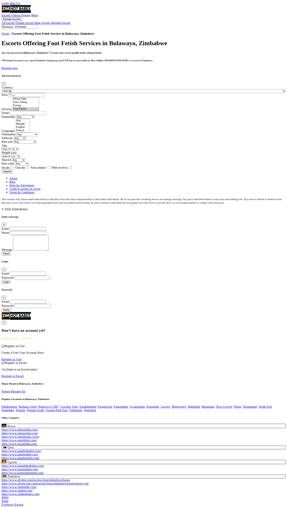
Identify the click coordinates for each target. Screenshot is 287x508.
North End (265, 406)
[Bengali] (23, 124)
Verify (6, 310)
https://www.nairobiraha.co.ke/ (20, 436)
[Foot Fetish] (26, 109)
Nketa (237, 406)
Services (7, 109)
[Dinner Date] (26, 99)
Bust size (7, 141)
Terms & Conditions (21, 192)
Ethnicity (7, 138)
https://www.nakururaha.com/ (20, 433)
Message (7, 249)
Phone (5, 232)
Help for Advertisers (21, 185)
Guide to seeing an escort (24, 189)
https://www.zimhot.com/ (17, 490)
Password (7, 277)
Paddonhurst (9, 406)
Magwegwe (179, 406)
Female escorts (12, 19)
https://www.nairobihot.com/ (19, 440)
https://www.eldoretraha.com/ (20, 429)
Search (7, 171)
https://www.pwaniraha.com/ (19, 443)
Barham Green (28, 406)
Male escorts (42, 23)
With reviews (60, 167)
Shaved (6, 159)
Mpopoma (208, 406)
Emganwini (105, 406)
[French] (23, 130)
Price (5, 95)
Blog (12, 182)
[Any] (23, 120)
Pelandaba (8, 410)
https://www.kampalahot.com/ (20, 469)
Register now (10, 68)
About (13, 178)
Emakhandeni (87, 406)
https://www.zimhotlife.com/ (19, 487)
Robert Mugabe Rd (13, 391)
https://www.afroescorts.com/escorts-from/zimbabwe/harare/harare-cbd (45, 483)
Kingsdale (153, 406)
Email (5, 228)
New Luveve (224, 406)
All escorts (8, 23)
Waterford (90, 410)
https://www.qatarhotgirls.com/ (20, 458)
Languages (8, 130)
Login (6, 3)
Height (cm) (9, 152)
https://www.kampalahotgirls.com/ (23, 472)
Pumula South (35, 410)
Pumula (20, 410)
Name (5, 112)
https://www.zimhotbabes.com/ (21, 494)
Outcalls (20, 167)
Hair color (8, 163)
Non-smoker (39, 167)
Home (5, 33)
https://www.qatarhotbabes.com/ (21, 451)
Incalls (6, 167)
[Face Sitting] (26, 102)
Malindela (194, 406)
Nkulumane (250, 406)
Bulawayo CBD (48, 406)
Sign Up (15, 3)
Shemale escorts (60, 23)
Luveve (165, 406)
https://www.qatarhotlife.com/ (20, 454)
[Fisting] (26, 105)
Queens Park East (57, 410)
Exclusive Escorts (12, 504)
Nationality (8, 116)
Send (6, 253)
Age (4, 145)
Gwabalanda (137, 406)
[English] (23, 127)
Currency (7, 87)
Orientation (8, 134)
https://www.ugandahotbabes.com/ (23, 465)
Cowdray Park (69, 406)
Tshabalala (75, 410)
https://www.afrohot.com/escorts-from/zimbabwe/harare (36, 480)
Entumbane (121, 406)
